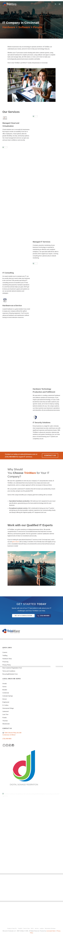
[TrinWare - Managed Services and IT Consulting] (28, 4)
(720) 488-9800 (10, 457)
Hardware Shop (7, 658)
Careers (4, 652)
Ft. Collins (5, 705)
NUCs (32, 928)
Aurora (4, 686)
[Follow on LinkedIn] (12, 745)
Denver (4, 699)
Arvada (4, 683)
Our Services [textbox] (11, 111)
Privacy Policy (6, 665)
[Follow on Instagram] (7, 745)
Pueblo (4, 717)
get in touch (15, 541)
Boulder (4, 689)
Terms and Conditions (8, 671)
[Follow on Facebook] (4, 745)
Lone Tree (5, 714)
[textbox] (32, 506)
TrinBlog (4, 655)
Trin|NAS (20, 928)
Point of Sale (26, 928)
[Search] (55, 4)
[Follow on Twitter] (10, 745)
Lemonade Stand (50, 931)
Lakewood (5, 711)
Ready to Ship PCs (12, 928)
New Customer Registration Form (12, 668)
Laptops (42, 928)
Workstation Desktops (50, 928)
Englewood (5, 702)
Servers (37, 928)
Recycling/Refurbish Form (10, 674)
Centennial (5, 692)
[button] (60, 4)
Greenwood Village (8, 708)
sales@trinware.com (27, 454)
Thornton (5, 720)
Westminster (6, 724)
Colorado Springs (7, 696)
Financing (5, 661)
